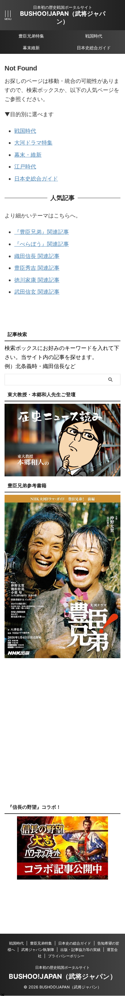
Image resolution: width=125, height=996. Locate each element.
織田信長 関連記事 (36, 256)
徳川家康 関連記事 (36, 280)
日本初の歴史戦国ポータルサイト (62, 967)
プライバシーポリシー (66, 956)
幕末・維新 (28, 155)
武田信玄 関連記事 (36, 292)
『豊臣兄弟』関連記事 (41, 232)
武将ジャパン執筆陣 (37, 949)
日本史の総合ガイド (74, 943)
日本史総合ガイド (94, 47)
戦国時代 (93, 35)
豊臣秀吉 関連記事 (36, 268)
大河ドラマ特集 (33, 142)
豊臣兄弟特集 (31, 35)
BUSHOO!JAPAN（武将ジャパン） (63, 976)
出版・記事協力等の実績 (80, 949)
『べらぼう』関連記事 (41, 244)
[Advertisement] (62, 735)
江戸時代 (25, 166)
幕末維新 (31, 47)
